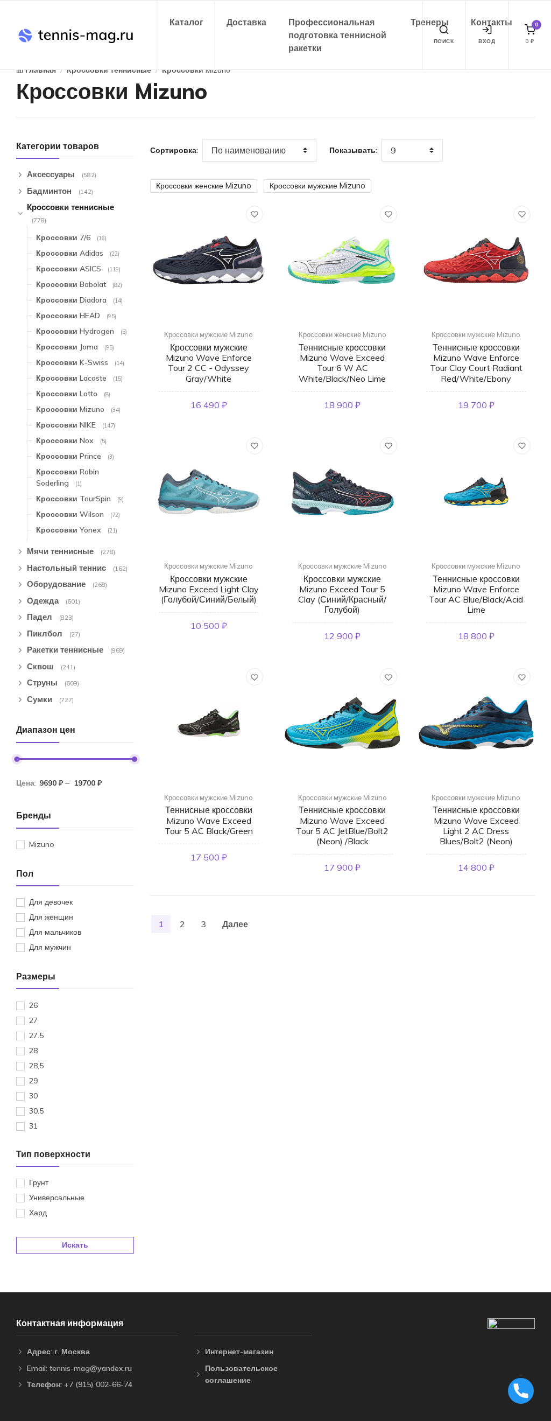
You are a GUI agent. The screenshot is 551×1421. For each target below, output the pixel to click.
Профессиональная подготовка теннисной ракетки (337, 35)
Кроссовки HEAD (76, 315)
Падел (50, 617)
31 (33, 1126)
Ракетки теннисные (76, 650)
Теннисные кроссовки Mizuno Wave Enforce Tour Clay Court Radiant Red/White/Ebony (476, 363)
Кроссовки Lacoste (79, 378)
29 (33, 1081)
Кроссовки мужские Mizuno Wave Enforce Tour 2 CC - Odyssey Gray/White (209, 363)
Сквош (51, 666)
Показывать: (353, 150)
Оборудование (67, 584)
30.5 (36, 1111)
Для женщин (51, 917)
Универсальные (56, 1197)
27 (33, 1020)
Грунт (38, 1182)
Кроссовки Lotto (73, 393)
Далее (235, 924)
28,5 (36, 1065)
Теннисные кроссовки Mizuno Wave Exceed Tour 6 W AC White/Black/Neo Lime (342, 363)
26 (33, 1005)
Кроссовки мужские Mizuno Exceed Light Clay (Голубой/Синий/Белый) (209, 589)
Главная (40, 70)
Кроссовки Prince (75, 456)
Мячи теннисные (71, 551)
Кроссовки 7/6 (71, 237)
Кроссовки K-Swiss (80, 362)
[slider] (16, 759)
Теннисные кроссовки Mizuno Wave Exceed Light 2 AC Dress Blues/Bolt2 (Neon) (476, 825)
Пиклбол (53, 633)
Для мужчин (50, 947)
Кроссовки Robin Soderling (67, 477)
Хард (38, 1212)
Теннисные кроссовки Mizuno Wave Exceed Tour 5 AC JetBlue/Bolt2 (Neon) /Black (342, 825)
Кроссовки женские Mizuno (203, 186)
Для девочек (51, 902)
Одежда (53, 601)
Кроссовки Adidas (77, 253)
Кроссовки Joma (75, 347)
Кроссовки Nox (71, 440)
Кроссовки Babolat (79, 284)
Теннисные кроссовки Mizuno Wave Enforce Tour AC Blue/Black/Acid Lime (476, 594)
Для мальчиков (55, 932)
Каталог (186, 22)
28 (33, 1050)
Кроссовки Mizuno (196, 70)
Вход (486, 41)
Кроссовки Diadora (79, 300)
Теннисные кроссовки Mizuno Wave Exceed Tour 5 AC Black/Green (209, 820)
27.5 (36, 1035)
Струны (53, 682)
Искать (75, 1245)
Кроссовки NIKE (75, 425)
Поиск (444, 41)
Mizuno (41, 844)
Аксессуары (61, 174)
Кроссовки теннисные (109, 70)
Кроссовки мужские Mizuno (317, 186)
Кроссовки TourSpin (80, 498)
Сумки (50, 699)
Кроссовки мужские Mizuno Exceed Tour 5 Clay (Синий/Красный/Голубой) (342, 594)
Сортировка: (174, 150)
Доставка (246, 22)
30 (33, 1096)
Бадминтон (60, 191)
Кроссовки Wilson (78, 514)
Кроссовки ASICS (78, 269)
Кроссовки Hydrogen (81, 331)
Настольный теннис (77, 568)
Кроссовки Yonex (76, 530)
